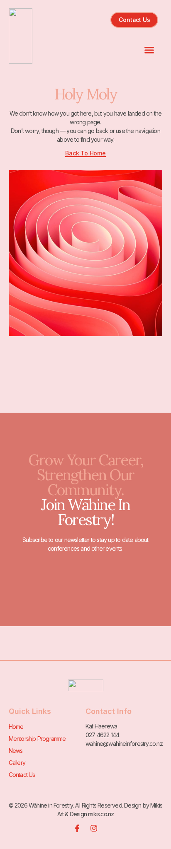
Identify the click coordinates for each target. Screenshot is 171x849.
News (16, 750)
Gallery (17, 762)
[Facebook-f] (77, 828)
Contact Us (22, 774)
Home (16, 726)
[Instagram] (94, 828)
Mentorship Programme (37, 738)
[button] (149, 50)
